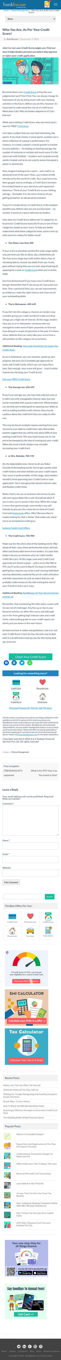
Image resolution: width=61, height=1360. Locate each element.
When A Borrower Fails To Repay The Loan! (36, 1163)
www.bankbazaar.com (27, 734)
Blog (32, 1351)
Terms (38, 1351)
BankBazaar (13, 39)
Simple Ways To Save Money (16, 1101)
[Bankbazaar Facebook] (30, 1347)
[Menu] (56, 4)
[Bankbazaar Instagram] (35, 1347)
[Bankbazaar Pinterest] (41, 1347)
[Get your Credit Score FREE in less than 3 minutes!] (26, 987)
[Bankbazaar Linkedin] (24, 1347)
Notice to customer (51, 1351)
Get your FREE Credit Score (16, 379)
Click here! (23, 126)
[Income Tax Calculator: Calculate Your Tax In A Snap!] (26, 1065)
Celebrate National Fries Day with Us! (21, 1089)
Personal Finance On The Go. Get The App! (30, 708)
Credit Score (30, 92)
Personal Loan (42, 688)
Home (6, 10)
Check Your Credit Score (30, 657)
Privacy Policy (47, 1356)
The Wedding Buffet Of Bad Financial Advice (23, 1117)
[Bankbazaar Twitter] (18, 1347)
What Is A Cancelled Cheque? (30, 1134)
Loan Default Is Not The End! (29, 1183)
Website (6, 867)
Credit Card (31, 270)
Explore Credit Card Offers (16, 528)
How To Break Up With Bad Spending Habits (23, 1106)
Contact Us (22, 1351)
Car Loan (30, 936)
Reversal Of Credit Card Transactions (33, 1173)
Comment (8, 803)
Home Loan (18, 513)
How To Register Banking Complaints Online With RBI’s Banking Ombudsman (36, 1204)
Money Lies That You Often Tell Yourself (21, 1085)
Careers (12, 1351)
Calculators (48, 936)
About (4, 1351)
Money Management (20, 10)
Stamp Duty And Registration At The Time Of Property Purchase (36, 1145)
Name (6, 840)
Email (6, 854)
